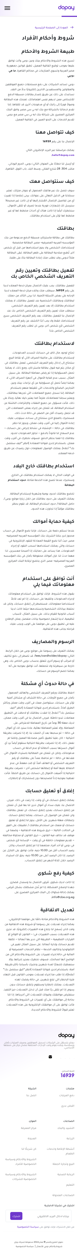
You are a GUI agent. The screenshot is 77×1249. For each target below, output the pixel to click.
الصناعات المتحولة (63, 1195)
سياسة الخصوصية (28, 1226)
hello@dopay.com (63, 155)
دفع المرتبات (66, 1095)
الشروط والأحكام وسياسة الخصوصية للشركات (20, 1176)
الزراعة (70, 1138)
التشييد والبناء (66, 1128)
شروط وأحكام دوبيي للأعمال (49, 1246)
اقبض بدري (67, 1105)
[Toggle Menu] (7, 8)
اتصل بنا (31, 1095)
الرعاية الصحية (65, 1174)
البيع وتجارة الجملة (63, 1163)
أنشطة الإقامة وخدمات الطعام (60, 1151)
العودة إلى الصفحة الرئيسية (51, 27)
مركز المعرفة (28, 1128)
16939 (67, 1075)
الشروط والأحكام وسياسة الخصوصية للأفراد (20, 1161)
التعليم (70, 1184)
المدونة (32, 1138)
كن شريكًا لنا (28, 1148)
